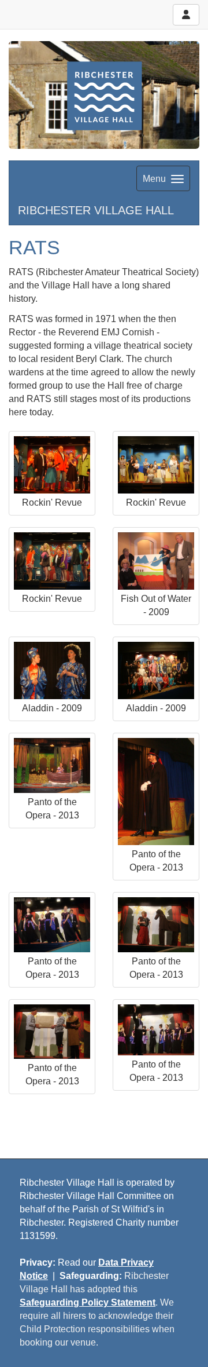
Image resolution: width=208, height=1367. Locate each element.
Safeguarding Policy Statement (87, 1302)
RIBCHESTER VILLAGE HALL (96, 210)
